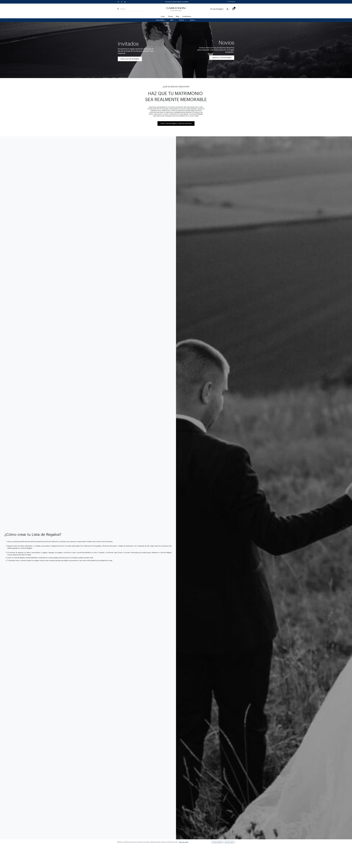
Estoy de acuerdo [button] (229, 842)
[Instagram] (118, 1)
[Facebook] (121, 1)
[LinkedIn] (124, 1)
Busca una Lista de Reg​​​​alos (130, 59)
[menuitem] (162, 16)
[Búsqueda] (118, 9)
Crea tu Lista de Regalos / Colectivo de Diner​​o (176, 123)
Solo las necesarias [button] (217, 842)
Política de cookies (183, 842)
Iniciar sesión (227, 9)
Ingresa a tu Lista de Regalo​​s (221, 57)
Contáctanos (231, 1)
